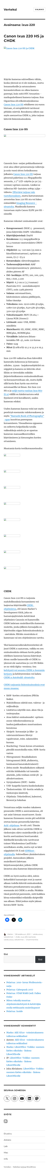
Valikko (39, 9)
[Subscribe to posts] (5, 1121)
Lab (6, 1146)
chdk (18, 937)
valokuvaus (37, 934)
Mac (6, 1152)
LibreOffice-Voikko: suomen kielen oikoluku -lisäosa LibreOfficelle (25, 1050)
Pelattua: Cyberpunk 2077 (19, 989)
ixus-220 (24, 937)
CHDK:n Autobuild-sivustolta (19, 677)
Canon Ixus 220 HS (13, 104)
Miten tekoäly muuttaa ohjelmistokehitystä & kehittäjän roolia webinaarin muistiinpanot (23, 1004)
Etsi (6, 954)
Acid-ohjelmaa (11, 825)
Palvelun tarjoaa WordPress (24, 1167)
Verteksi (10, 9)
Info (6, 1159)
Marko (10, 934)
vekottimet (8, 937)
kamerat (32, 937)
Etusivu (8, 1133)
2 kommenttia (32, 940)
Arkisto (7, 1140)
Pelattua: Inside (14, 1011)
